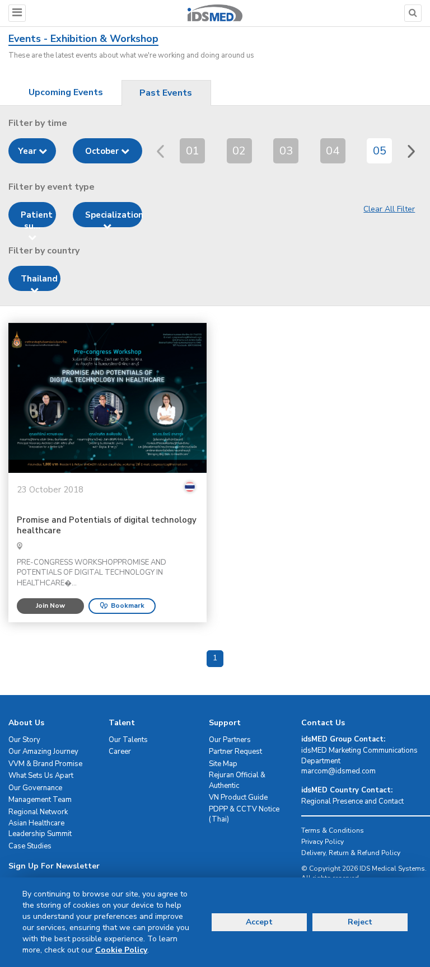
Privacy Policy (322, 841)
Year (28, 151)
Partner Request (235, 752)
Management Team (40, 800)
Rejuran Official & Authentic (237, 780)
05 (379, 150)
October (103, 151)
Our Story (24, 740)
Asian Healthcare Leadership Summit (40, 828)
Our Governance (35, 788)
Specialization (113, 214)
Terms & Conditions (332, 830)
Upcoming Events (66, 92)
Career (120, 752)
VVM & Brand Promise (45, 764)
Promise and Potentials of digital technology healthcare (107, 526)
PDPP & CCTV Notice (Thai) (244, 814)
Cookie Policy (121, 950)
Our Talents (128, 740)
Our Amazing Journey (43, 752)
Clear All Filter (389, 209)
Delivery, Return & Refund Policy (350, 852)
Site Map (223, 764)
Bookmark (127, 605)
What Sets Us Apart (40, 776)
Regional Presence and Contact (352, 801)
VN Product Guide (238, 797)
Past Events (165, 93)
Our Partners (230, 740)
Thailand (39, 278)
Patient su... (37, 218)
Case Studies (30, 846)
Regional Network (38, 812)
